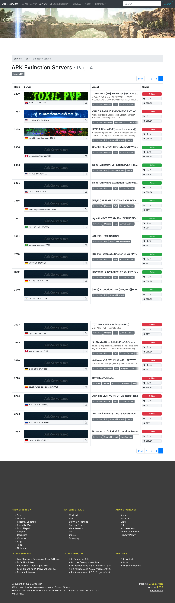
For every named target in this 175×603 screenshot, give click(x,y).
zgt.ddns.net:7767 (37, 333)
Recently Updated (26, 521)
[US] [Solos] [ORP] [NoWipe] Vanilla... (36, 569)
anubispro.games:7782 (39, 245)
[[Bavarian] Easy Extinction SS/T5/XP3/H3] (56, 274)
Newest (21, 518)
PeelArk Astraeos (26, 572)
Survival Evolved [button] (126, 105)
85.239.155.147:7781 (38, 369)
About (88, 3)
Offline (152, 94)
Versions (21, 538)
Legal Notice (156, 590)
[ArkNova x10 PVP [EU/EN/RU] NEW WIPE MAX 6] (56, 363)
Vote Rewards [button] (126, 437)
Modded (73, 515)
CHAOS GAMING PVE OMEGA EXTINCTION (117, 111)
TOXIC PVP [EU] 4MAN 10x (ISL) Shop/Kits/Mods (120, 93)
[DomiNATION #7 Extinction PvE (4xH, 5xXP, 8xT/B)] (56, 167)
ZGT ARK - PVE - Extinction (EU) (110, 324)
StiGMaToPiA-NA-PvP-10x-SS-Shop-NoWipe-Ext (120, 342)
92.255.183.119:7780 (39, 422)
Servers (43, 3)
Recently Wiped (25, 525)
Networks (22, 548)
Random (21, 531)
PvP (71, 531)
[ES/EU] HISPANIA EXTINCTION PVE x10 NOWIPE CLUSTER (126, 200)
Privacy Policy (128, 535)
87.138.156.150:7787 (38, 280)
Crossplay (74, 538)
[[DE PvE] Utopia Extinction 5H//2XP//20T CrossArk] (56, 257)
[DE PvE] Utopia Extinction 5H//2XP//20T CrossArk (122, 253)
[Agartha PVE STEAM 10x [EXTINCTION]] (56, 221)
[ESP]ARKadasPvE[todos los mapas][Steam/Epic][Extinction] (128, 129)
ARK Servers (10, 3)
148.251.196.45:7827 (39, 440)
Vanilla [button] (129, 140)
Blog (123, 521)
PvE (71, 518)
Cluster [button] (106, 383)
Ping (19, 541)
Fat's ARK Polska (25, 562)
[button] (86, 102)
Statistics (126, 518)
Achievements (128, 528)
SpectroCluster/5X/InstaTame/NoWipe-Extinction (121, 147)
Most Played (23, 528)
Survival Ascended (78, 521)
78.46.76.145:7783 (37, 263)
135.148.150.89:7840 (39, 120)
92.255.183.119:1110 (38, 404)
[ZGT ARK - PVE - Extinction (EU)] (56, 327)
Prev (140, 78)
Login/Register (60, 3)
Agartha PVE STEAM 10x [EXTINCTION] (115, 218)
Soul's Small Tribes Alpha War (32, 565)
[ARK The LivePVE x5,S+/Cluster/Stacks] (56, 398)
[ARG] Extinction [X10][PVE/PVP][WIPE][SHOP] (120, 289)
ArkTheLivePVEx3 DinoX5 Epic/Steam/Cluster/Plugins (123, 413)
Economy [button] (115, 383)
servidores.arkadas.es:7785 (42, 138)
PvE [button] (126, 122)
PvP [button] (115, 105)
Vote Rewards (76, 528)
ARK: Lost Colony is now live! (84, 562)
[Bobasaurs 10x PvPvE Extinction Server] (56, 434)
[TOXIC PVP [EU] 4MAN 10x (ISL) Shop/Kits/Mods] (56, 96)
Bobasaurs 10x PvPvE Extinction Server (115, 431)
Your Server (30, 3)
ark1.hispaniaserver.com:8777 (42, 209)
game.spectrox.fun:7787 (40, 156)
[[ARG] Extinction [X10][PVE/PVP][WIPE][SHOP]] (56, 292)
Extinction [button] (97, 105)
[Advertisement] (87, 47)
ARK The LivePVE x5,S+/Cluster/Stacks (115, 395)
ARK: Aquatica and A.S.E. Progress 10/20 (90, 569)
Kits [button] (134, 383)
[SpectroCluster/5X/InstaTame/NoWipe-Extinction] (56, 150)
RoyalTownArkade (103, 377)
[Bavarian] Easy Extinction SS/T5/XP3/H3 (116, 271)
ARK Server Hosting (131, 565)
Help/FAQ (76, 3)
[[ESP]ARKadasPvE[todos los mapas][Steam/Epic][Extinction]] (56, 132)
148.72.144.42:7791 (38, 191)
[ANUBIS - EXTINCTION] (56, 239)
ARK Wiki (125, 562)
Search (167, 3)
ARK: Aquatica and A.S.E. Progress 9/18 (89, 572)
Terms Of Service (130, 531)
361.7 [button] (148, 210)
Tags (27, 58)
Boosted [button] (96, 383)
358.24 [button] (149, 103)
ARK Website (127, 559)
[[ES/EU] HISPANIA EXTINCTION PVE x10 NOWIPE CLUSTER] (56, 203)
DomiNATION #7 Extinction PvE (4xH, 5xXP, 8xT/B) (121, 164)
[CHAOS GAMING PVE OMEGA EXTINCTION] (56, 114)
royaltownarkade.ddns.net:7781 (43, 387)
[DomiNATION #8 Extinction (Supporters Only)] (56, 185)
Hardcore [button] (108, 122)
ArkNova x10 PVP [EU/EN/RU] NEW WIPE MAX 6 (120, 360)
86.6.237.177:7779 (37, 102)
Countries (22, 535)
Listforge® (100, 3)
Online (151, 147)
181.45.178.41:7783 (38, 298)
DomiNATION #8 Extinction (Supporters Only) (119, 182)
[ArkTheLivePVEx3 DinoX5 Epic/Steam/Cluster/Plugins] (56, 416)
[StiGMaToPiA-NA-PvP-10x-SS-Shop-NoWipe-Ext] (56, 345)
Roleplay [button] (133, 122)
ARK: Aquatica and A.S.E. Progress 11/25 (90, 565)
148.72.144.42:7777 (38, 174)
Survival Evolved (77, 525)
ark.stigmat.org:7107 (38, 351)
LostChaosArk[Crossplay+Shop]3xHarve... (39, 559)
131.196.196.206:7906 (39, 227)
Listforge (36, 583)
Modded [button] (107, 105)
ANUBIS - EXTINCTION (105, 236)
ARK (123, 525)
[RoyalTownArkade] (56, 381)
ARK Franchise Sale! (79, 559)
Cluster (72, 535)
